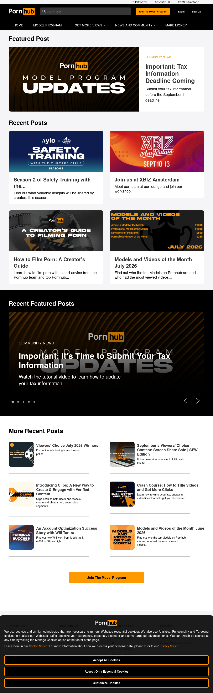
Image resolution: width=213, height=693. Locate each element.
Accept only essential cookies (107, 671)
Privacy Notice (169, 646)
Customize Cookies (106, 683)
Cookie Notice (38, 646)
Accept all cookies (106, 660)
